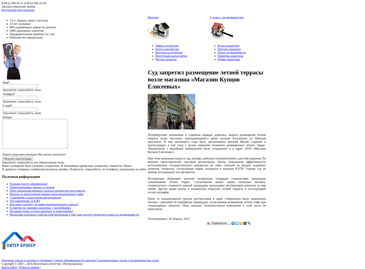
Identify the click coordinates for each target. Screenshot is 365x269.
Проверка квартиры (230, 56)
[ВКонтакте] (233, 223)
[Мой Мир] (245, 223)
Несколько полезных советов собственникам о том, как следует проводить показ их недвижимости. (75, 214)
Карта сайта (9, 267)
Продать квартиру (229, 49)
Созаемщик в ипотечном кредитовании (35, 197)
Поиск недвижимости (231, 52)
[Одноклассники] (241, 223)
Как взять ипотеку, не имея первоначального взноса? (44, 204)
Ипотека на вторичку (169, 52)
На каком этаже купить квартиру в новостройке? (41, 211)
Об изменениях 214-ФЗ (25, 201)
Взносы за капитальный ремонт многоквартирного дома (46, 194)
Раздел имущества (167, 49)
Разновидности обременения (28, 183)
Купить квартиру (228, 45)
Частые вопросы (166, 59)
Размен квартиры (228, 59)
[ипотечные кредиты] (160, 29)
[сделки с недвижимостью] (222, 29)
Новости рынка (29, 267)
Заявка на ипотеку (167, 45)
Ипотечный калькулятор (171, 56)
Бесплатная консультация (18, 10)
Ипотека (153, 17)
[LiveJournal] (249, 223)
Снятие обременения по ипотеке (74, 260)
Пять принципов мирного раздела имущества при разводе (47, 190)
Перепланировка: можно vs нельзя (32, 187)
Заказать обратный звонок (19, 6)
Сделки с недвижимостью (227, 17)
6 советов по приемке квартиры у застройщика (40, 207)
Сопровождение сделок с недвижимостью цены (128, 260)
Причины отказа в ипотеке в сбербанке (27, 260)
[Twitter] (237, 223)
